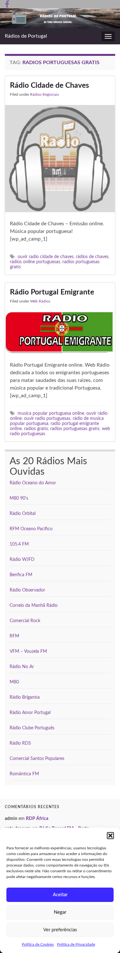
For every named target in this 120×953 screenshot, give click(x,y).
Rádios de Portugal (26, 36)
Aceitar (60, 894)
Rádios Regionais (44, 94)
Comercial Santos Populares (37, 758)
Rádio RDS (20, 743)
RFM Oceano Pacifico (31, 529)
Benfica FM (21, 575)
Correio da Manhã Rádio (34, 605)
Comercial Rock (25, 621)
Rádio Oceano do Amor (33, 483)
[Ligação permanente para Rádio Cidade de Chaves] (60, 158)
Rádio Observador (27, 590)
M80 (14, 682)
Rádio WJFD (22, 559)
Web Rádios (40, 301)
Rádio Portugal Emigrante (52, 292)
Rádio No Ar (22, 667)
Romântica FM (24, 774)
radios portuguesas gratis (75, 428)
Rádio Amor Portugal (30, 713)
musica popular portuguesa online (51, 413)
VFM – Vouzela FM (28, 651)
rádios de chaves (92, 256)
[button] (110, 835)
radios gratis (36, 428)
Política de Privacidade (76, 944)
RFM (14, 636)
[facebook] (7, 4)
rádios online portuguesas (35, 261)
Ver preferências (60, 929)
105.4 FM (19, 544)
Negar (60, 912)
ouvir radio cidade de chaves (46, 256)
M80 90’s (19, 498)
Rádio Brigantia (25, 697)
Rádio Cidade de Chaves (49, 85)
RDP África (37, 818)
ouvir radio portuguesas (47, 418)
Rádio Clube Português (32, 728)
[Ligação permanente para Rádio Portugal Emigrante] (60, 332)
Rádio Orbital (23, 513)
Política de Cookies (38, 944)
